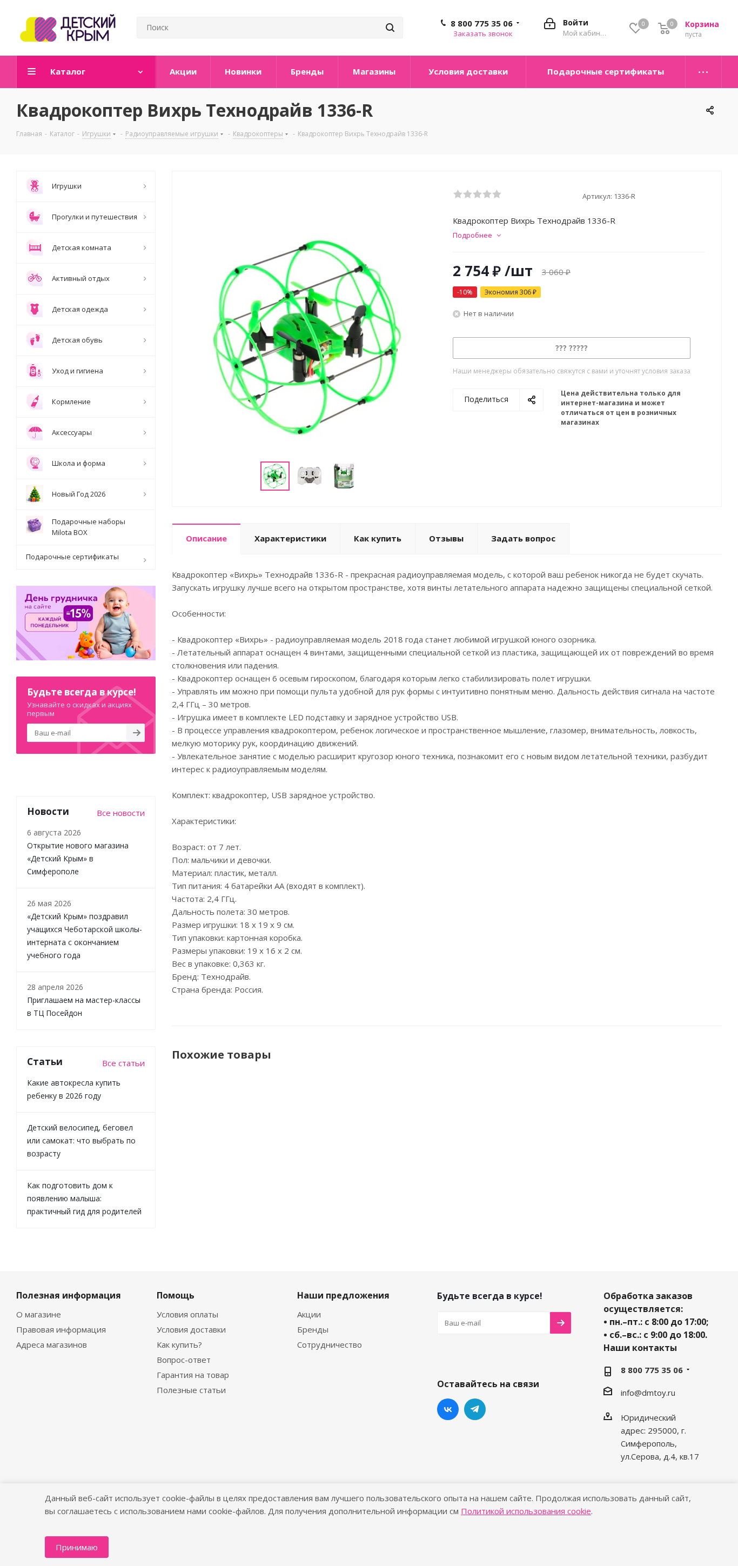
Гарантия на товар (193, 1374)
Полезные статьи (191, 1389)
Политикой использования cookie (526, 1510)
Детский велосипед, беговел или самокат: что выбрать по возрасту (81, 1140)
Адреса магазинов (51, 1344)
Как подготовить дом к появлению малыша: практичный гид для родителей (84, 1198)
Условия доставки (191, 1329)
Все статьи (123, 1063)
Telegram (475, 1409)
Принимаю (77, 1547)
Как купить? (179, 1344)
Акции (309, 1314)
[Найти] (390, 27)
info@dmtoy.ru (648, 1392)
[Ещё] (704, 72)
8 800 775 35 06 (482, 23)
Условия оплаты (187, 1314)
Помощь (175, 1295)
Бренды (312, 1329)
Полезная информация (68, 1295)
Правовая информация (61, 1329)
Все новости (121, 812)
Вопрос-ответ (184, 1359)
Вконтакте (448, 1409)
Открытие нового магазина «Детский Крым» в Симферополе (78, 858)
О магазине (38, 1314)
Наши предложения (343, 1295)
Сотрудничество (329, 1344)
